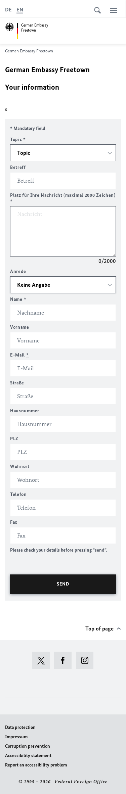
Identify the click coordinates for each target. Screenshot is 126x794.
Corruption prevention (27, 746)
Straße (17, 383)
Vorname (19, 327)
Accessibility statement (28, 755)
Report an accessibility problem (36, 765)
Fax (13, 522)
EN (19, 9)
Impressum (16, 737)
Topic (18, 139)
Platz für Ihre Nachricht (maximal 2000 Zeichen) (63, 198)
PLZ (14, 438)
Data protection (20, 727)
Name (18, 299)
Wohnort (20, 466)
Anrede (18, 271)
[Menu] (113, 10)
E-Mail (19, 355)
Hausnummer (24, 411)
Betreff (18, 167)
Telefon (18, 494)
